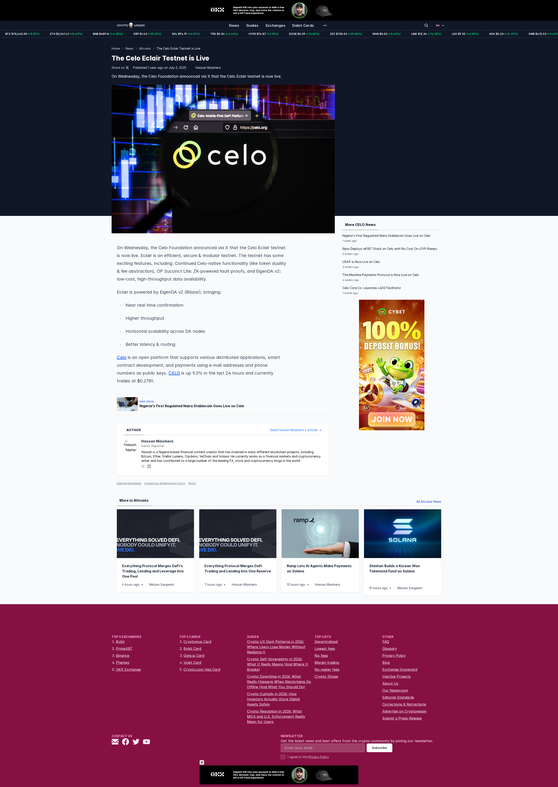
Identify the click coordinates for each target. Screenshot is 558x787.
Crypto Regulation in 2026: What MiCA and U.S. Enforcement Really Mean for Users (276, 716)
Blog (386, 662)
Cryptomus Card (197, 641)
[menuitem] (234, 25)
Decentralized (326, 641)
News (129, 48)
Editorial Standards (129, 483)
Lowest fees (325, 648)
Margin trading (327, 662)
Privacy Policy (394, 655)
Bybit (120, 641)
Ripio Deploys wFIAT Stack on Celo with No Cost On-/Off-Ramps (389, 249)
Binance (122, 655)
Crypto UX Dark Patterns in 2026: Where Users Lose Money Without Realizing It (276, 646)
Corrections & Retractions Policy (164, 483)
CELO (174, 373)
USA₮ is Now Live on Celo (361, 262)
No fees (321, 655)
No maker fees (327, 669)
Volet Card (192, 662)
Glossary (389, 648)
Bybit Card (192, 648)
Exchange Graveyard (399, 669)
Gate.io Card (194, 655)
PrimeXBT (124, 648)
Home (116, 48)
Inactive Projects (396, 676)
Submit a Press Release (402, 718)
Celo (121, 357)
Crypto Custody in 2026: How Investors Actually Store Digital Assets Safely (273, 699)
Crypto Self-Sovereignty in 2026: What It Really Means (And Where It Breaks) (277, 664)
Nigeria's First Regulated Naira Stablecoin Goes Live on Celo (386, 235)
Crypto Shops (326, 676)
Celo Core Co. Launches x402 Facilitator (371, 288)
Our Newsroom (395, 690)
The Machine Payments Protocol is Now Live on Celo (380, 275)
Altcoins (145, 48)
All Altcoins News (428, 501)
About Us (390, 683)
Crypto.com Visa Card (202, 669)
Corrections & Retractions (404, 704)
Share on (118, 67)
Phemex (122, 662)
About (192, 483)
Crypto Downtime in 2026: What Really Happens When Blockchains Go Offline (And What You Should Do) (279, 681)
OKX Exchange (128, 669)
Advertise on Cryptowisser (404, 711)
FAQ (385, 641)
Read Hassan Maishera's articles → (296, 430)
